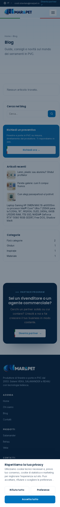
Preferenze (43, 490)
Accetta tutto (30, 499)
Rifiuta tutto (17, 490)
